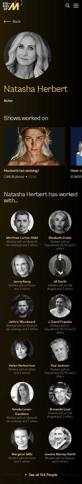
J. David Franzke (60, 322)
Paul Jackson (60, 365)
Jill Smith (59, 281)
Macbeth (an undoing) (21, 171)
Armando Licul (60, 409)
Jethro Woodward (22, 322)
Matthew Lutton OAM (22, 238)
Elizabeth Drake (60, 238)
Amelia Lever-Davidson (22, 411)
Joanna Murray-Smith (60, 454)
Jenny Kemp (22, 281)
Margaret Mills (22, 454)
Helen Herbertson (22, 365)
